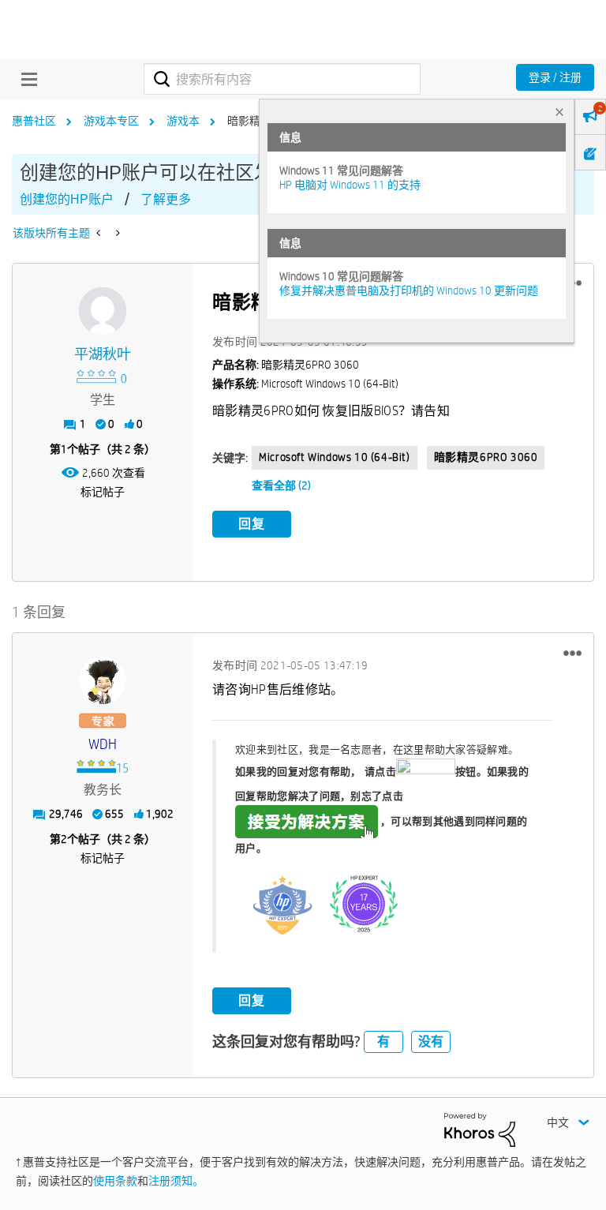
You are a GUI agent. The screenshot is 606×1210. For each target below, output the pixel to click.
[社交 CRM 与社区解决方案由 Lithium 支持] (479, 1129)
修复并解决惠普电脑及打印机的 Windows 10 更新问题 (408, 290)
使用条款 (115, 1181)
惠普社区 (34, 121)
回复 (251, 523)
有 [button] (383, 1041)
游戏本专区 (111, 121)
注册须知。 (176, 1181)
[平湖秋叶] (102, 311)
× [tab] (559, 111)
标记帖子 (102, 492)
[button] (572, 652)
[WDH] (102, 680)
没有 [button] (430, 1041)
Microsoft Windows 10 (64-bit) (334, 457)
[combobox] (282, 79)
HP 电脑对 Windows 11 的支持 (350, 185)
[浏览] (25, 79)
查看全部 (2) (281, 485)
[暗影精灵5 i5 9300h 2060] (116, 233)
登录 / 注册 (555, 77)
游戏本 (183, 121)
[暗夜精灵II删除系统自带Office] (99, 233)
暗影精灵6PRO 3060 (486, 457)
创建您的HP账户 (67, 199)
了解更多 (165, 199)
